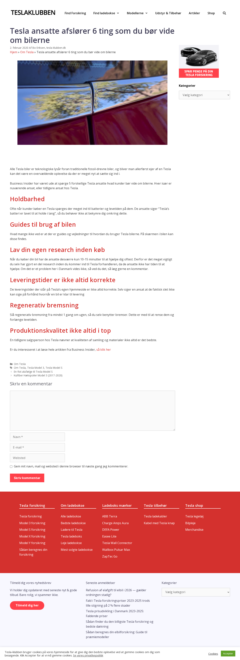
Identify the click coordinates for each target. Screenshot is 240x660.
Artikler (194, 13)
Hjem (13, 52)
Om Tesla (27, 52)
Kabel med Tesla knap (159, 523)
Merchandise (194, 530)
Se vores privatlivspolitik (88, 655)
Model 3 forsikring (32, 523)
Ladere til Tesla (71, 530)
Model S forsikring (32, 530)
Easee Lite (109, 536)
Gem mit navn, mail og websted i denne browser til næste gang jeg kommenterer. (71, 466)
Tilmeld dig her (27, 605)
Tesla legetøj (194, 516)
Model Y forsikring (32, 543)
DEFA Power (110, 530)
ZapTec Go (109, 556)
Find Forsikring (75, 13)
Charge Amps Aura (115, 523)
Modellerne (135, 13)
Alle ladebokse (71, 516)
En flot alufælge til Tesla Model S (33, 371)
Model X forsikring (32, 536)
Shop (211, 13)
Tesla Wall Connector (117, 543)
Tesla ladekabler (155, 516)
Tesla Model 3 (35, 367)
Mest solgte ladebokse (77, 550)
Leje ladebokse (71, 543)
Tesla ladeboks (71, 536)
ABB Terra (109, 516)
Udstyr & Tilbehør (168, 13)
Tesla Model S (54, 367)
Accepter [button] (228, 653)
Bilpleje (190, 523)
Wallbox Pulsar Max (116, 550)
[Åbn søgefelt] (224, 13)
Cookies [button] (213, 653)
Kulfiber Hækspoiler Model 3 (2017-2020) (38, 375)
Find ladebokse (104, 13)
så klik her (103, 350)
